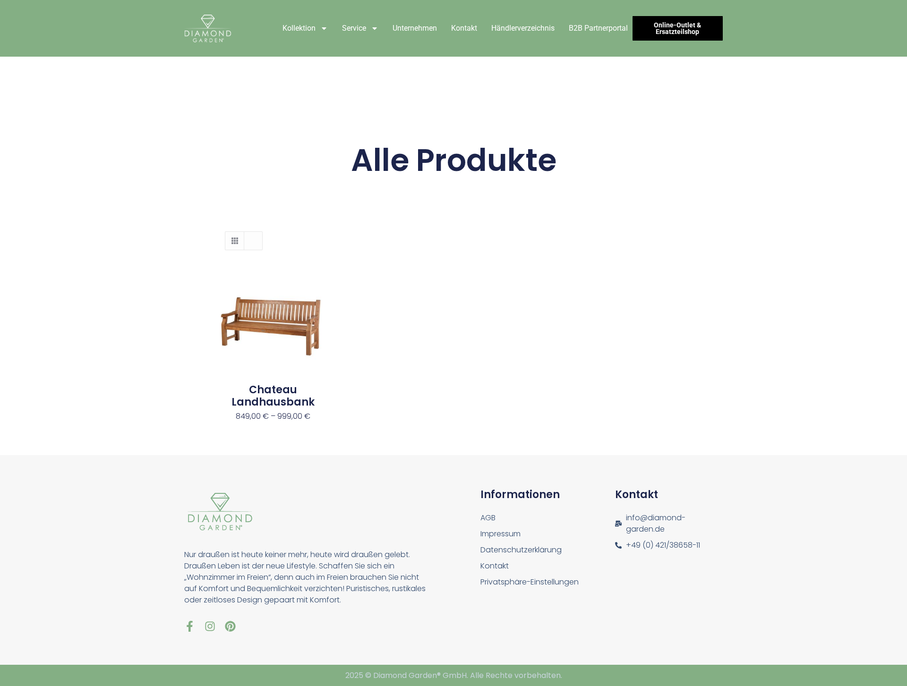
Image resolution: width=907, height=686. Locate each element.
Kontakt (464, 28)
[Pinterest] (230, 626)
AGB (488, 517)
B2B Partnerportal (598, 28)
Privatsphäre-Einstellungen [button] (529, 581)
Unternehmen (415, 28)
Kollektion (299, 28)
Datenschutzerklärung (521, 549)
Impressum (500, 533)
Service (354, 28)
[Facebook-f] (189, 626)
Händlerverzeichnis (523, 28)
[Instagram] (210, 626)
